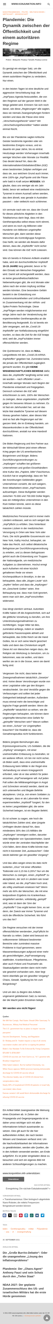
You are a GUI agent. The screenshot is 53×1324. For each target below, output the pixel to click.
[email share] (15, 1215)
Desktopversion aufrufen (32, 1316)
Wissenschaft (21, 14)
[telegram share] (42, 1215)
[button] (26, 52)
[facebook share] (4, 1215)
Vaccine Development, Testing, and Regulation (21, 1037)
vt (13, 1232)
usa (7, 1232)
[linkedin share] (26, 1215)
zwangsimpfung (24, 1232)
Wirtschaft (8, 14)
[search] (48, 4)
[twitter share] (10, 1215)
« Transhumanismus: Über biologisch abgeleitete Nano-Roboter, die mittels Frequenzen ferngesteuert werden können (26, 1202)
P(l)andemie (42, 1229)
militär (31, 1229)
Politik (25, 12)
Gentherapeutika (18, 1229)
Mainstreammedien (11, 12)
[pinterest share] (21, 1215)
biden (5, 1229)
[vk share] (37, 1215)
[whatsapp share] (31, 1215)
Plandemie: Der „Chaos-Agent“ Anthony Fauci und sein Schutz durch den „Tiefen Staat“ (23, 1272)
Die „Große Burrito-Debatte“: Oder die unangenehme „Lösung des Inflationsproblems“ (25, 1256)
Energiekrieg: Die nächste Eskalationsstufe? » (28, 1188)
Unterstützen (13, 1179)
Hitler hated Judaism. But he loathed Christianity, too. (24, 1065)
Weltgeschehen (37, 12)
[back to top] (46, 1317)
